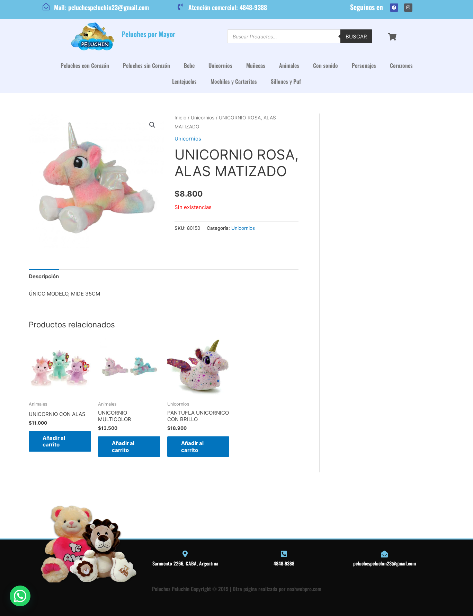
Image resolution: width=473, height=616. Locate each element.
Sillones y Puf (286, 81)
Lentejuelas (184, 81)
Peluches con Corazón (85, 65)
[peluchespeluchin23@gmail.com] (384, 554)
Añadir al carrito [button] (54, 441)
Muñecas (255, 65)
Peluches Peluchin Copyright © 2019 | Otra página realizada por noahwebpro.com (236, 588)
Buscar (356, 36)
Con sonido (325, 65)
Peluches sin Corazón (146, 65)
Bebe (189, 65)
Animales (289, 65)
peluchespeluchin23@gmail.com (384, 563)
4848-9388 (284, 563)
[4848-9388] (283, 554)
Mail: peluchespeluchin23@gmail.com (101, 7)
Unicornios (220, 65)
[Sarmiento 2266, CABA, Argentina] (185, 554)
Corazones (401, 65)
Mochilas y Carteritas (234, 81)
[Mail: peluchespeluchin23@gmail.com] (46, 6)
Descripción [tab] (44, 276)
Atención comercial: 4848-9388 (227, 7)
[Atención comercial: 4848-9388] (180, 6)
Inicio (180, 117)
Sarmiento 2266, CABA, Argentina (185, 563)
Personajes (364, 65)
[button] (152, 125)
